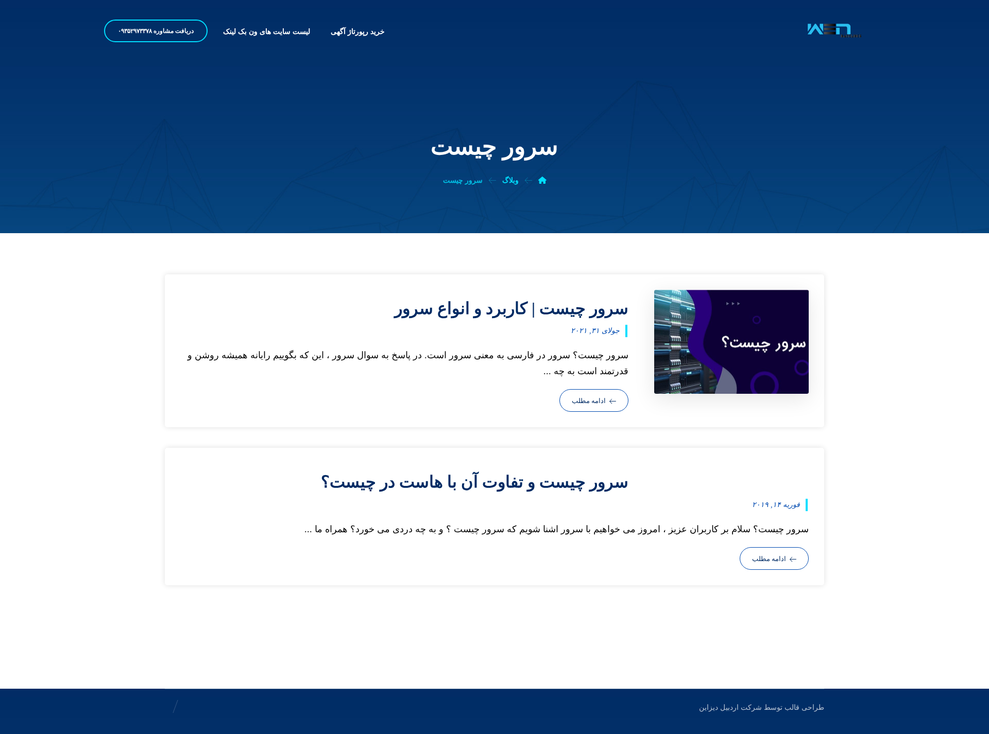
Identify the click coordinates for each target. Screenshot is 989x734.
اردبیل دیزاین (719, 707)
